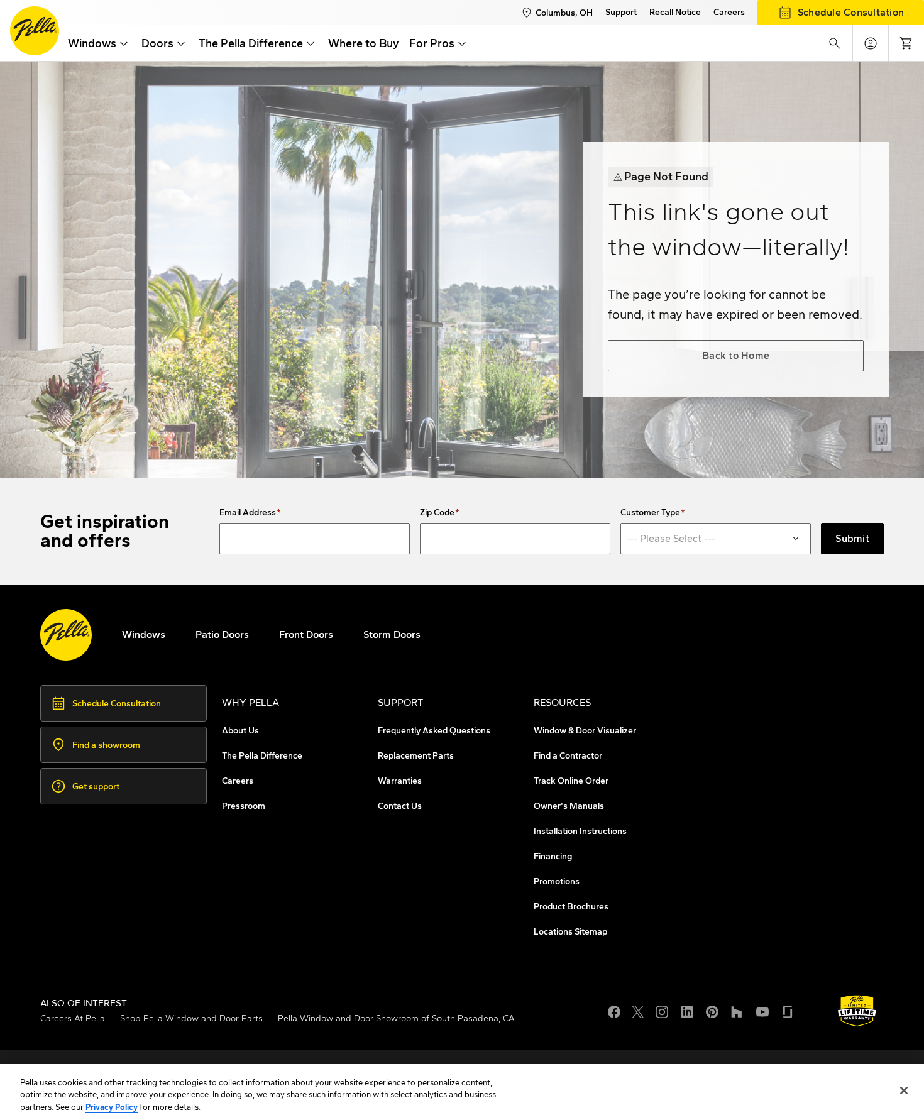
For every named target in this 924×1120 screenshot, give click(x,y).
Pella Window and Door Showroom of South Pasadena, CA (396, 1018)
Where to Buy (363, 43)
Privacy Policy (111, 1107)
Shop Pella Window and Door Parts (191, 1018)
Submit (852, 538)
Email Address (247, 513)
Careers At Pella (72, 1018)
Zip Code (437, 513)
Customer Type (650, 513)
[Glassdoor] (787, 1010)
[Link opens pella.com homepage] (66, 635)
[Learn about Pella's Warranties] (857, 1011)
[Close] (904, 1090)
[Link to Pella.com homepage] (34, 31)
